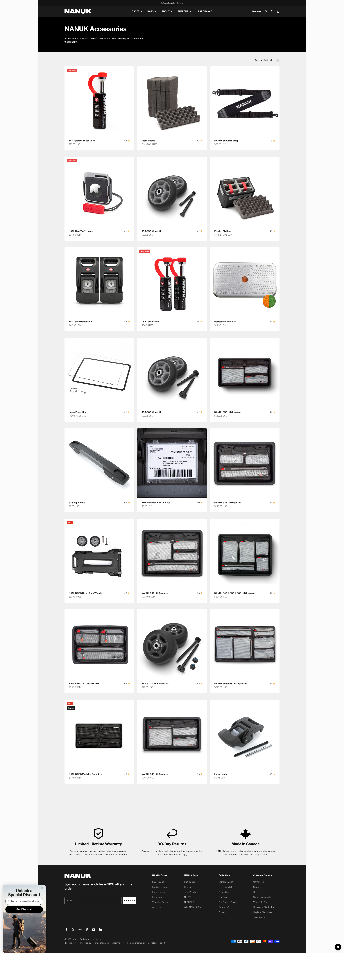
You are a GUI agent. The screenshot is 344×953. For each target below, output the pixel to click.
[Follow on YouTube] (94, 929)
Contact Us (258, 882)
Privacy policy (85, 943)
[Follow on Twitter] (73, 929)
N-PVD (187, 897)
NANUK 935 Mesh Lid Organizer (85, 774)
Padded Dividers (222, 231)
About (166, 11)
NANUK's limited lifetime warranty (110, 854)
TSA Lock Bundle (150, 321)
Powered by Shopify (92, 939)
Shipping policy (118, 943)
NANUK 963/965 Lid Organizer (230, 683)
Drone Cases (225, 892)
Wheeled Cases (160, 902)
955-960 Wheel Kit (151, 412)
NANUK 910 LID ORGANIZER (84, 683)
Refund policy (70, 943)
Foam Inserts (148, 140)
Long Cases (158, 897)
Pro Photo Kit (225, 887)
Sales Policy (259, 917)
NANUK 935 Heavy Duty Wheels (85, 593)
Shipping (257, 887)
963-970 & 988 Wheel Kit (155, 683)
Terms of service (101, 943)
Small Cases (158, 882)
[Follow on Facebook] (66, 929)
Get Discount (24, 909)
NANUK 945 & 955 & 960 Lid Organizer (234, 593)
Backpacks (189, 882)
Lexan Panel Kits (77, 412)
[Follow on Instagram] (80, 929)
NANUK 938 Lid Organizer (155, 774)
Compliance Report (156, 943)
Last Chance (204, 11)
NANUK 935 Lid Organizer (227, 412)
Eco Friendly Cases (228, 902)
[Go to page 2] (178, 791)
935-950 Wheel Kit (151, 231)
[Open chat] (338, 947)
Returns (257, 892)
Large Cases (158, 892)
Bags (150, 11)
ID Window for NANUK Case (155, 502)
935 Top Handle (77, 502)
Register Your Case (262, 912)
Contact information (136, 943)
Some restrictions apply (175, 854)
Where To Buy (260, 902)
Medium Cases (159, 887)
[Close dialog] (42, 888)
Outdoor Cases (226, 907)
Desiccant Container (225, 321)
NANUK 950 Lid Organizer (155, 593)
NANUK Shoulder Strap (226, 140)
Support (183, 11)
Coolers (222, 912)
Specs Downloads (262, 897)
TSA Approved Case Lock (82, 140)
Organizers (189, 887)
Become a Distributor (263, 907)
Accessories (158, 907)
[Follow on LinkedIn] (100, 929)
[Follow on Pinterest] (87, 929)
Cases (135, 11)
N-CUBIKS (189, 902)
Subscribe (129, 900)
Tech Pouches (191, 892)
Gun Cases (224, 897)
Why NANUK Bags (193, 907)
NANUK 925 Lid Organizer (227, 502)
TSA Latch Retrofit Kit (80, 321)
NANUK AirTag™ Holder (81, 231)
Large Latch (220, 774)
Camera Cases (226, 882)
